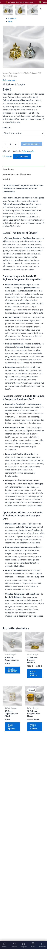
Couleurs (7, 127)
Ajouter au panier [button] (12, 670)
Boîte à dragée (31, 73)
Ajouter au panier (31, 144)
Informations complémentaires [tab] (17, 174)
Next (10, 21)
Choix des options (33, 673)
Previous (12, 18)
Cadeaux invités (17, 73)
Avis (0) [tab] (6, 179)
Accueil (5, 73)
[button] (40, 8)
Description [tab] (8, 169)
